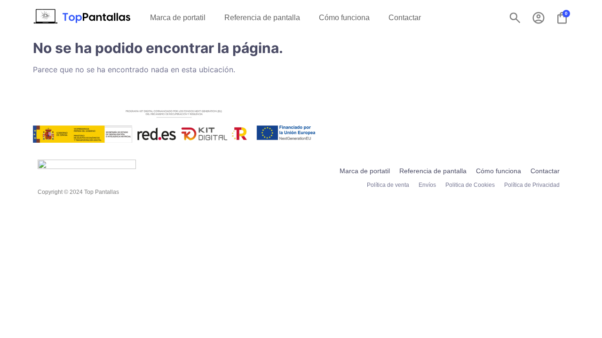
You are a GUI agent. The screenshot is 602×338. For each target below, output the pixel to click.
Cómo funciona (344, 18)
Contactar (404, 18)
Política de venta (388, 185)
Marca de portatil (178, 18)
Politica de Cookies (470, 185)
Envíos (427, 185)
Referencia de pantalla (262, 18)
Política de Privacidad (532, 185)
